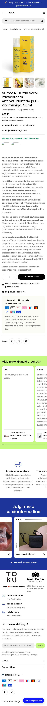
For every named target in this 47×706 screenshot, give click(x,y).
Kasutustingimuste (10, 655)
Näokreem (28, 109)
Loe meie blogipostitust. (20, 270)
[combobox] (23, 21)
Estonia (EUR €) (12, 674)
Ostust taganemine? (33, 700)
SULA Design (14, 701)
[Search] (41, 20)
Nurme (11, 109)
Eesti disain (15, 29)
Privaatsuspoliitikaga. (28, 655)
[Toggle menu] (3, 13)
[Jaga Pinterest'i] (26, 341)
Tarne (40, 117)
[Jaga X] (19, 341)
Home (4, 29)
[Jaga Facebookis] (12, 341)
